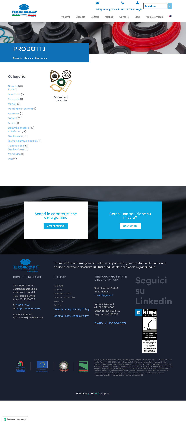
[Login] (137, 2)
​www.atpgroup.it (103, 295)
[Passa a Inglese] (170, 16)
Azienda (108, 17)
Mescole (80, 17)
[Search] (170, 6)
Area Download (154, 17)
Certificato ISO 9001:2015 (110, 323)
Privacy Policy (62, 309)
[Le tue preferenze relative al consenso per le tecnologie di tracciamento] (15, 419)
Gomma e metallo (64, 297)
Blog (137, 17)
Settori (95, 17)
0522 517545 (128, 9)
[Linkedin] (138, 312)
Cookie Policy (62, 316)
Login (139, 9)
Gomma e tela (62, 293)
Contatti (124, 17)
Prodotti (65, 17)
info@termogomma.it (108, 9)
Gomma (58, 289)
